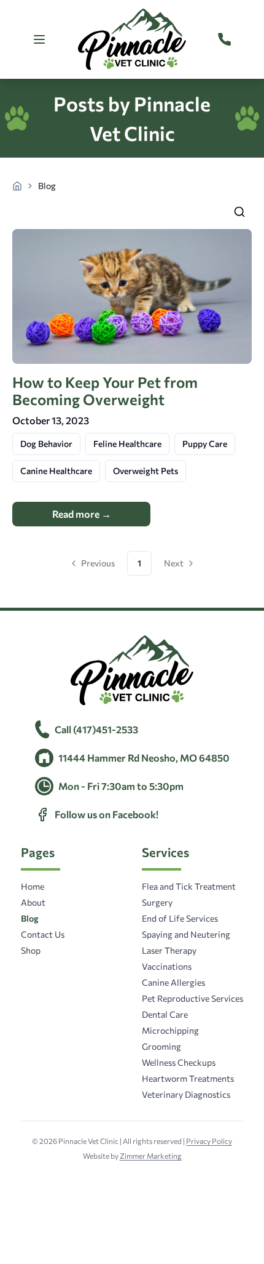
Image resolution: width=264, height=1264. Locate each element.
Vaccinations (167, 966)
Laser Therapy (169, 950)
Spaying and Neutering (186, 934)
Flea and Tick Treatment (189, 886)
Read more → (81, 514)
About (33, 902)
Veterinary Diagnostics (186, 1094)
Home (32, 886)
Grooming (161, 1046)
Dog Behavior (46, 443)
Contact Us (42, 934)
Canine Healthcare (56, 470)
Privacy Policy (209, 1141)
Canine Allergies (173, 982)
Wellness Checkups (178, 1062)
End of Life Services (180, 918)
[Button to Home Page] (132, 39)
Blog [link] (47, 185)
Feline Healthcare (127, 443)
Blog (30, 918)
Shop (31, 950)
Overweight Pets (145, 470)
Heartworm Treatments (188, 1078)
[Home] (17, 186)
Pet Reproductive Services (192, 998)
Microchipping (170, 1030)
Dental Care (165, 1014)
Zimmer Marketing (151, 1155)
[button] (239, 211)
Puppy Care (204, 443)
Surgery (157, 902)
